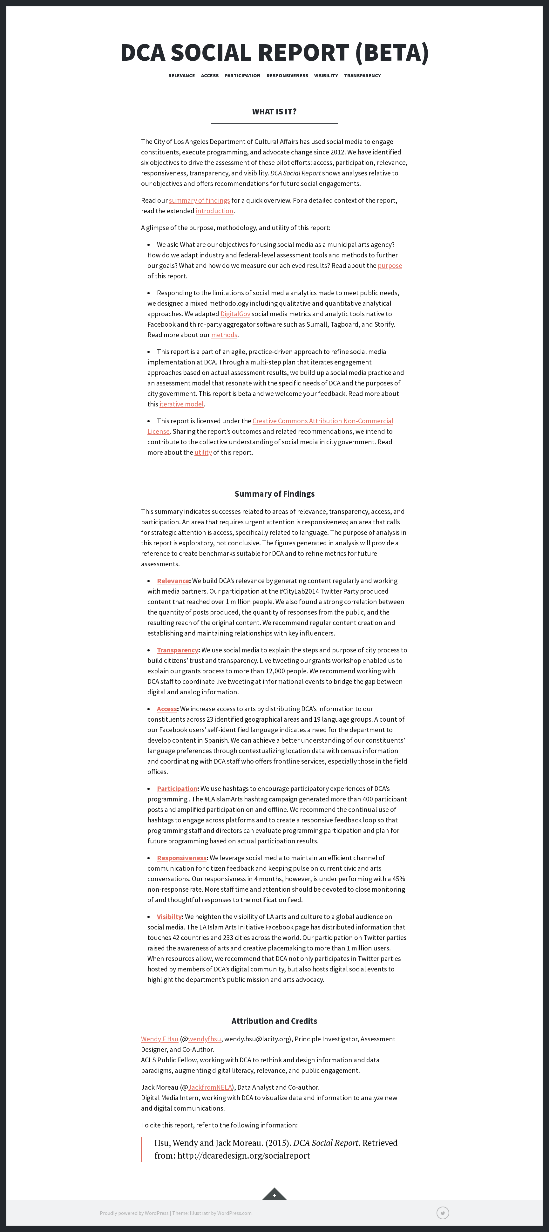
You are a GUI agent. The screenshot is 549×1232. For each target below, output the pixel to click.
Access (210, 75)
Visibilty (169, 916)
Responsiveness (287, 75)
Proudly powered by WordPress (134, 1213)
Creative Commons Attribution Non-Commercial (323, 420)
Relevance (181, 75)
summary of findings (199, 200)
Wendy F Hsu (160, 1038)
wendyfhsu (204, 1038)
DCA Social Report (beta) (275, 52)
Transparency (362, 75)
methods (224, 334)
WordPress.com (234, 1213)
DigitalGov (235, 313)
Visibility (326, 75)
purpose (390, 265)
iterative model (181, 403)
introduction (215, 210)
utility (203, 452)
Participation (243, 75)
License (158, 431)
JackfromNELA (210, 1087)
